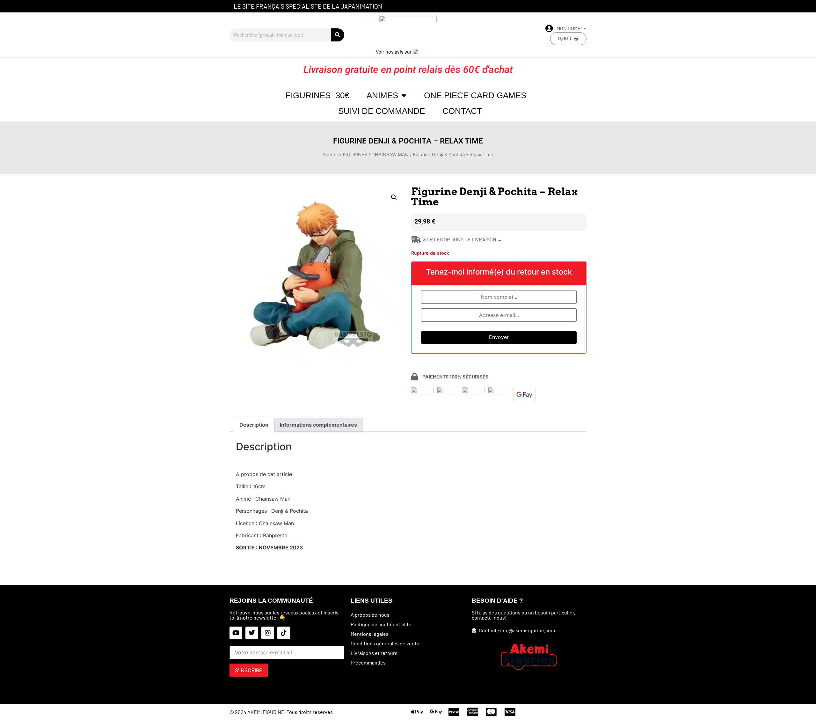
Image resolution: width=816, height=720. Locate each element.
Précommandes (368, 662)
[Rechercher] (337, 34)
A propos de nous (370, 615)
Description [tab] (253, 425)
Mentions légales (370, 634)
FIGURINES (355, 155)
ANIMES (382, 95)
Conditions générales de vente (385, 643)
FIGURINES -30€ (317, 95)
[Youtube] (235, 633)
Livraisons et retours (374, 653)
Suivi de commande (381, 111)
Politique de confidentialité (381, 624)
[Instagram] (267, 633)
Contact (462, 111)
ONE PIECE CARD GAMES (475, 95)
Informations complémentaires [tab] (318, 425)
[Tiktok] (283, 633)
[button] (394, 197)
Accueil (331, 155)
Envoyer (499, 337)
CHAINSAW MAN (390, 155)
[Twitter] (251, 633)
